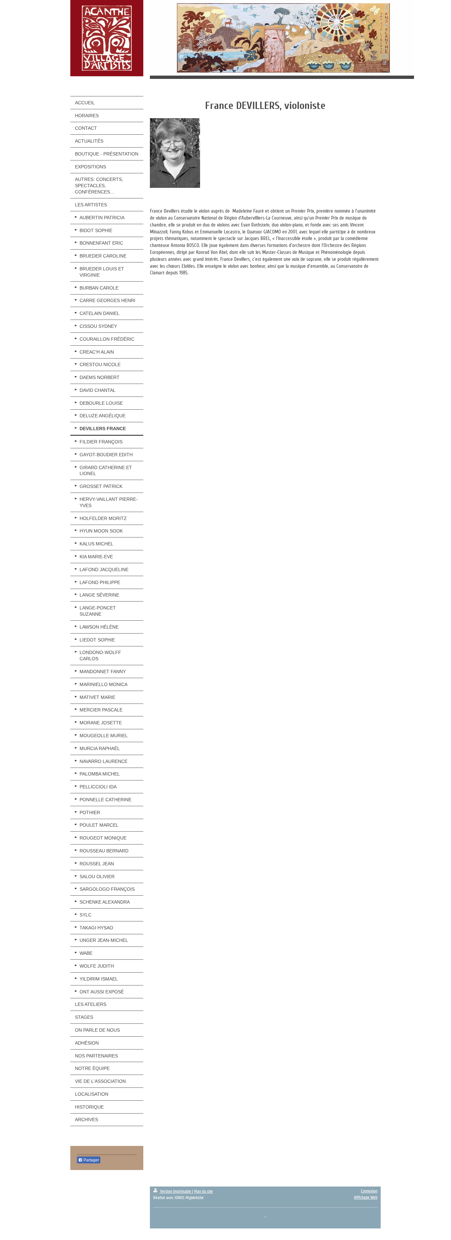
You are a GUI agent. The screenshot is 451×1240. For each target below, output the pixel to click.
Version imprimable (175, 1191)
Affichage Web (365, 1197)
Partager (91, 1160)
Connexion (369, 1191)
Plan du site (203, 1191)
